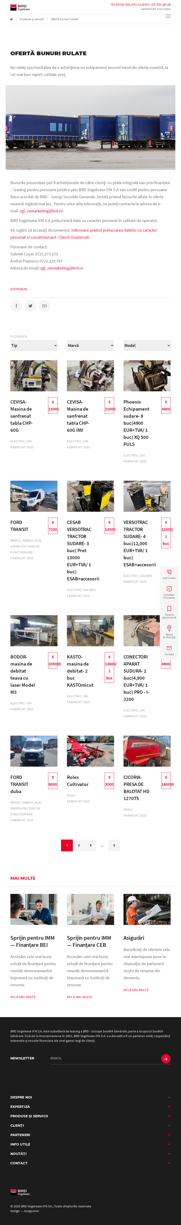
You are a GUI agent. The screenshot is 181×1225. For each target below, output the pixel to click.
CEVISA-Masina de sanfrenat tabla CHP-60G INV (78, 416)
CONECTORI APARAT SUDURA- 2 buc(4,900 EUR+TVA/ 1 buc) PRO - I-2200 (136, 678)
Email (44, 306)
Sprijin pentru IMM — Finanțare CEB (89, 941)
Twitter (30, 306)
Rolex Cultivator (78, 780)
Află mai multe (23, 997)
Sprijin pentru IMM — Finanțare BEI (32, 941)
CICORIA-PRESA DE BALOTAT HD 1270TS (136, 787)
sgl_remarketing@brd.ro (41, 211)
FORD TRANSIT (19, 525)
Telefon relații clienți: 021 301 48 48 (141, 4)
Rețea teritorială (169, 636)
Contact (169, 654)
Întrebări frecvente (169, 596)
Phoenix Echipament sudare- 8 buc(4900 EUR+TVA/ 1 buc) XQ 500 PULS (136, 423)
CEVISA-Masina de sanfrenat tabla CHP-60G (21, 416)
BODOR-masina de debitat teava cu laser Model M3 (22, 674)
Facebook (16, 306)
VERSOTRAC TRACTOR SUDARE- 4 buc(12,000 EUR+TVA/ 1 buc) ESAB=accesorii (139, 543)
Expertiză (20, 1107)
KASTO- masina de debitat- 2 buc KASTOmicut (80, 671)
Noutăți (18, 1154)
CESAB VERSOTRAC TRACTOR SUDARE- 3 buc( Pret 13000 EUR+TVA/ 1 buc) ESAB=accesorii (83, 550)
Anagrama (31, 1211)
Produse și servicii (29, 1116)
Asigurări (133, 937)
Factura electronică (169, 616)
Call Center (169, 578)
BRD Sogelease (20, 7)
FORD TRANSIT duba (19, 784)
